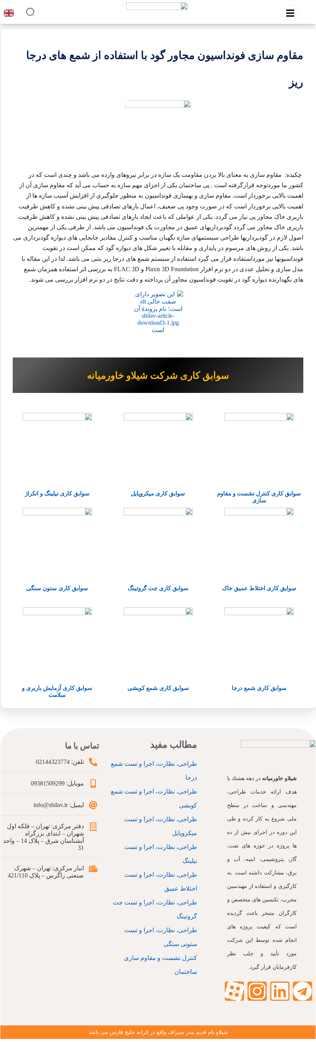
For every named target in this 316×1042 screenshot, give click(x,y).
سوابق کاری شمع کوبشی (158, 688)
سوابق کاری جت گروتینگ (158, 588)
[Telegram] (302, 991)
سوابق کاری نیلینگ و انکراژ (57, 493)
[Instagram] (257, 991)
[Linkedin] (279, 991)
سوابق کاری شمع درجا (259, 688)
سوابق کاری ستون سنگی (57, 588)
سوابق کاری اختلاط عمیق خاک (259, 588)
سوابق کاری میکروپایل (158, 493)
